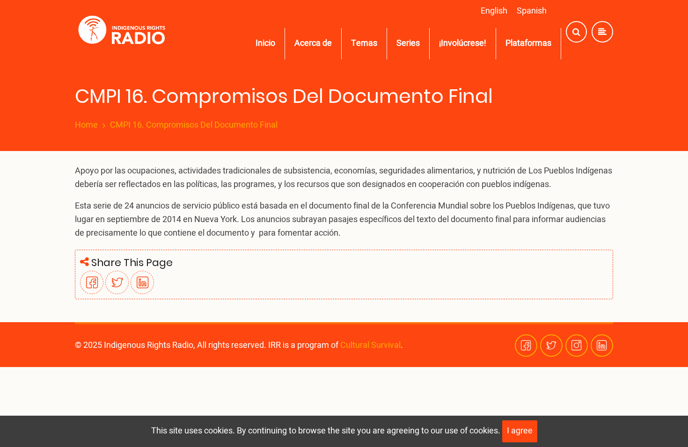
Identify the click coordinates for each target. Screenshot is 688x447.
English (494, 11)
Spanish (532, 11)
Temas (364, 43)
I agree (520, 431)
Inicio (265, 43)
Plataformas (528, 43)
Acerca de (313, 43)
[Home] (124, 32)
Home (86, 125)
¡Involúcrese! (462, 43)
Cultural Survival (370, 345)
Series (408, 43)
